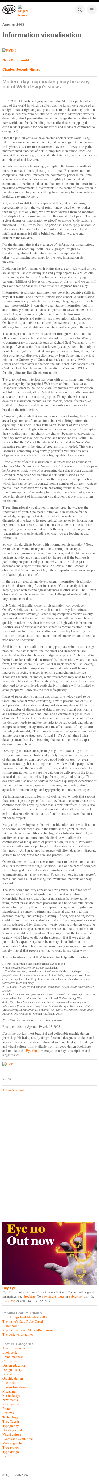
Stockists (29, 1296)
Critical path (10, 1361)
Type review (10, 1447)
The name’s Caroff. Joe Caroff (22, 1321)
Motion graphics (13, 1443)
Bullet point (10, 1325)
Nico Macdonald (15, 60)
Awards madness (13, 1348)
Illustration (9, 1382)
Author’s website (13, 1090)
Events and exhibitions (17, 1438)
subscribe (75, 1296)
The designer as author (17, 1334)
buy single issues (53, 1296)
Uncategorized (12, 1430)
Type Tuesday (11, 1421)
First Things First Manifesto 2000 (25, 1317)
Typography (10, 1425)
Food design (10, 1374)
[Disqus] (49, 1157)
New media (10, 1400)
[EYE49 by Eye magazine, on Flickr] (49, 50)
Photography (11, 1404)
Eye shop (32, 1050)
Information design (15, 1387)
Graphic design (12, 1378)
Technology (10, 1417)
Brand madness (12, 1356)
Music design (11, 1395)
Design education (14, 1365)
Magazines (9, 1391)
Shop (8, 1300)
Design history (12, 1369)
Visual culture (11, 1434)
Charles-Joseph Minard (21, 69)
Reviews (8, 1413)
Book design (10, 1352)
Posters (7, 1408)
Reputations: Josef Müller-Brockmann (28, 1330)
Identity (7, 1456)
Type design (10, 1451)
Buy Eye (9, 1288)
